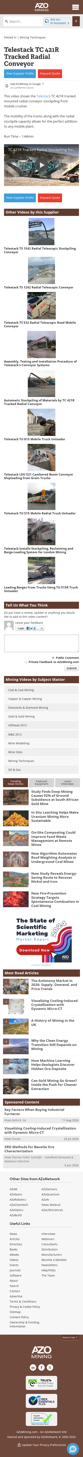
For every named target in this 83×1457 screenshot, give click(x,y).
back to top (69, 1337)
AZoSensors (49, 1189)
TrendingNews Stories (15, 782)
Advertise (16, 1296)
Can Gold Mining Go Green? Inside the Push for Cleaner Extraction (54, 1084)
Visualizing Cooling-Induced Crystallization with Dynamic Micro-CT (54, 1004)
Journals (15, 1270)
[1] (16, 797)
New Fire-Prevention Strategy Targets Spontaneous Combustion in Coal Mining (55, 899)
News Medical (51, 1205)
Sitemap (15, 1312)
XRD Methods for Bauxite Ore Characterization (29, 1149)
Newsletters (50, 1265)
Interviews (48, 1234)
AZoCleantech (19, 1205)
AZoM (13, 1189)
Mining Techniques (33, 37)
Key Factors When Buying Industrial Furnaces (34, 1111)
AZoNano (16, 1194)
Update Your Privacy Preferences (43, 1445)
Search (14, 1286)
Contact (15, 1291)
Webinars (48, 1239)
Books (14, 1249)
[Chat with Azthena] (73, 1449)
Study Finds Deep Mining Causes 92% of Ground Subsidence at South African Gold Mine (55, 797)
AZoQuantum (50, 1194)
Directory (16, 1244)
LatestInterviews (67, 782)
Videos (14, 1260)
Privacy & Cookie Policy (25, 1307)
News (13, 1234)
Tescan (16, 1139)
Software (16, 1275)
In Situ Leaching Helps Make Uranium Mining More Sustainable (55, 816)
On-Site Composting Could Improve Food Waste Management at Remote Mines (53, 838)
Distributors (50, 1249)
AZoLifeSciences (52, 1210)
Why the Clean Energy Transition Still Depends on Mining (54, 1044)
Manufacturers (52, 1254)
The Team (48, 1275)
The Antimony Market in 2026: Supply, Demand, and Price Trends (54, 984)
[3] (16, 838)
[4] (16, 859)
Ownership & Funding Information (24, 1324)
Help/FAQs (49, 1270)
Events (14, 1265)
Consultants (50, 1244)
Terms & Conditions (23, 1301)
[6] (16, 899)
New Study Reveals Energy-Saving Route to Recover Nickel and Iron (54, 877)
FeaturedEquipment (41, 782)
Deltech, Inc (19, 1120)
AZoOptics (16, 1210)
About (14, 1281)
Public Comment (67, 658)
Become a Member (54, 1260)
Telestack (43, 96)
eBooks (14, 1254)
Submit (72, 668)
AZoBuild (16, 1215)
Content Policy (19, 1317)
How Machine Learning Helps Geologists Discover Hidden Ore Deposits (53, 1064)
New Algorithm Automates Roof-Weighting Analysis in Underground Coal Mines (54, 857)
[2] (16, 818)
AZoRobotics (18, 1199)
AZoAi (45, 1199)
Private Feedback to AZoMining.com (54, 662)
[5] (16, 879)
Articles (15, 1239)
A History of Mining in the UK (52, 1022)
